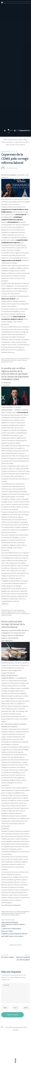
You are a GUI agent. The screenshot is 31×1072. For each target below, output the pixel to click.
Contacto (15, 1053)
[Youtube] (15, 130)
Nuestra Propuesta (15, 1044)
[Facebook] (5, 130)
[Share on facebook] (6, 949)
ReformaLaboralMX (12, 168)
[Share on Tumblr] (15, 949)
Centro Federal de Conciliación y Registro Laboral (13, 925)
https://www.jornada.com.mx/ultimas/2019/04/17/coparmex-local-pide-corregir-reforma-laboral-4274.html (15, 360)
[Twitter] (15, 1061)
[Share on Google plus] (19, 949)
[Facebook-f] (15, 1059)
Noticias (8, 1049)
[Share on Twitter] (9, 949)
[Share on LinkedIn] (12, 949)
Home (15, 1036)
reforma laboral (18, 936)
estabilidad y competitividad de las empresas (14, 934)
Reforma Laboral (5, 152)
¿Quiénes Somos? (15, 1040)
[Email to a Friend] (25, 949)
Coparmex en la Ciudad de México (11, 929)
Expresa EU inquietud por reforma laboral (23, 958)
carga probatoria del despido (9, 922)
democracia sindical (7, 931)
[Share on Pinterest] (22, 949)
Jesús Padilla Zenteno (7, 936)
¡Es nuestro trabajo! (8, 958)
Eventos (22, 1049)
